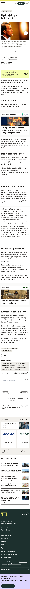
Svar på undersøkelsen (8, 585)
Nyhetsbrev (5, 548)
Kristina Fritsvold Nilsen (8, 524)
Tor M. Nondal (5, 530)
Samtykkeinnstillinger (8, 551)
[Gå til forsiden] (3, 3)
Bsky (2, 544)
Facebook (4, 538)
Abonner (21, 3)
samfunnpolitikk (7, 11)
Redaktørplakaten (15, 564)
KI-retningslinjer (6, 557)
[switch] (26, 74)
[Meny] (27, 3)
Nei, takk (20, 585)
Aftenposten (6, 348)
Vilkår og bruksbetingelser (9, 554)
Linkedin (3, 541)
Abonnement (5, 569)
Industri (14, 348)
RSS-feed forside (6, 535)
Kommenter (14, 57)
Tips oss (24, 514)
